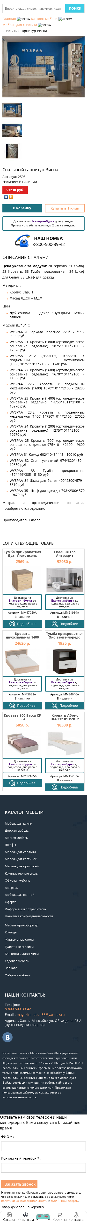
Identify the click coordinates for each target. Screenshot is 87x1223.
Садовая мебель (17, 961)
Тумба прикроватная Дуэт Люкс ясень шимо (22, 556)
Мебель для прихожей (22, 866)
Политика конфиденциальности (29, 916)
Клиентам (25, 1219)
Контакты (76, 1219)
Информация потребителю (25, 909)
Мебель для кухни (18, 823)
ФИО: (7, 1136)
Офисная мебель (17, 880)
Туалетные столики (19, 946)
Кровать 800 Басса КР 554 (22, 717)
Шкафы (10, 845)
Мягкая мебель (16, 838)
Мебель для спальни (19, 24)
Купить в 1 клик (65, 208)
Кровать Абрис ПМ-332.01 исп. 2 (65, 717)
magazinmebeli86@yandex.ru (41, 1014)
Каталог (9, 1219)
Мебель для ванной (19, 894)
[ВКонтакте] (5, 197)
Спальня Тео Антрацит (65, 554)
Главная (9, 18)
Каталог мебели (44, 18)
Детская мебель (17, 830)
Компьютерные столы (21, 873)
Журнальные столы (19, 939)
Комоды (11, 932)
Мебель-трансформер (21, 925)
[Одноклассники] (11, 197)
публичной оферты (64, 1201)
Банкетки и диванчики (22, 953)
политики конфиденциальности (24, 1201)
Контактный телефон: (21, 1158)
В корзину (22, 208)
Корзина (59, 1217)
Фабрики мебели (17, 975)
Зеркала (11, 968)
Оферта (10, 902)
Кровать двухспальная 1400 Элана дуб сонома (22, 637)
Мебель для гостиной (21, 859)
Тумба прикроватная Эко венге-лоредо (64, 635)
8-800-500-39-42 (48, 244)
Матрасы (11, 887)
